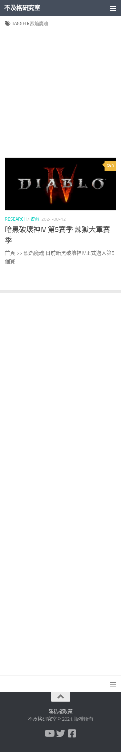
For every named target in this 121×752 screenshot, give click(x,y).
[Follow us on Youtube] (49, 733)
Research (15, 219)
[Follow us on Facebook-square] (72, 733)
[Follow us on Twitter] (60, 733)
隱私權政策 (60, 712)
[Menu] (113, 8)
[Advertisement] (60, 97)
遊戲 (34, 219)
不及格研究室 (22, 8)
